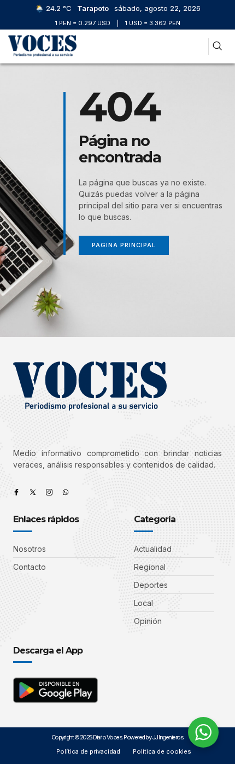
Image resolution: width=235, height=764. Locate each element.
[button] (195, 47)
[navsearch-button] (217, 46)
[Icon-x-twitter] (33, 492)
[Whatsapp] (65, 492)
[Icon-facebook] (16, 492)
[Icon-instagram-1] (49, 492)
